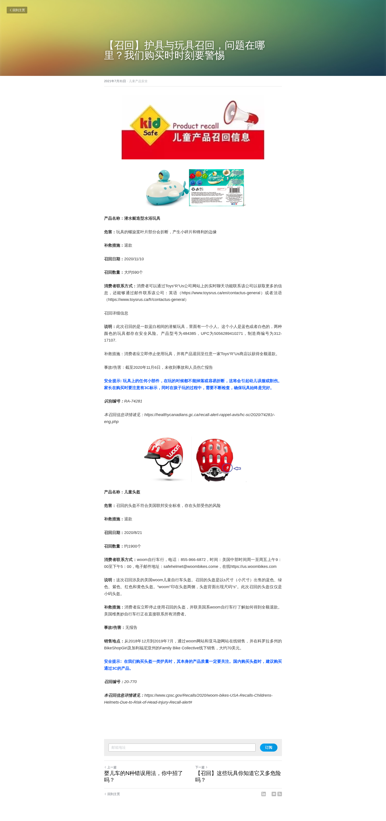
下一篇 (200, 767)
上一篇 (112, 767)
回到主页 (19, 10)
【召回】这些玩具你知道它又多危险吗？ (238, 776)
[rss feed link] (279, 794)
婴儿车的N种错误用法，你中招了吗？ (143, 776)
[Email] (274, 794)
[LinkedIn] (263, 794)
